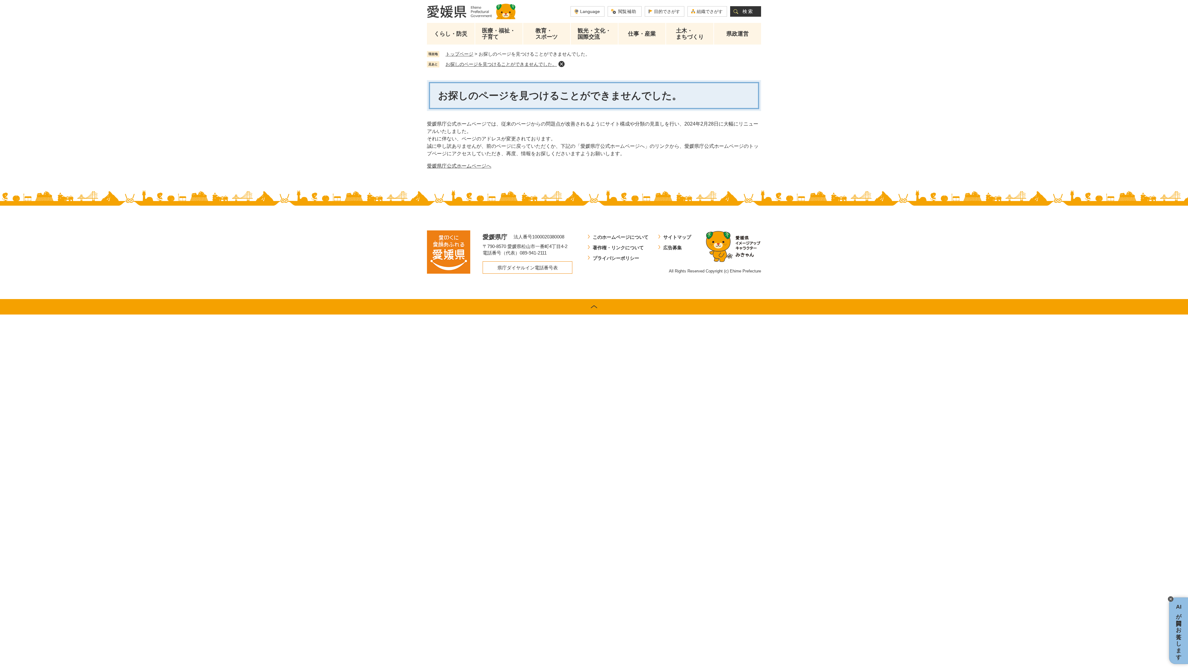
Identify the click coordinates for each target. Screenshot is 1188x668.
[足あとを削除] (561, 64)
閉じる (1170, 599)
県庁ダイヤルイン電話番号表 (527, 267)
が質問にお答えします (1179, 630)
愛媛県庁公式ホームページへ (459, 166)
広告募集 (672, 247)
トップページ (459, 54)
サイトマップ (677, 237)
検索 (748, 11)
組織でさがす (710, 11)
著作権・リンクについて (618, 247)
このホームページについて (620, 237)
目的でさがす (667, 11)
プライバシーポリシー (616, 258)
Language (590, 11)
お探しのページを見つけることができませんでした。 (501, 64)
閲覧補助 (627, 11)
